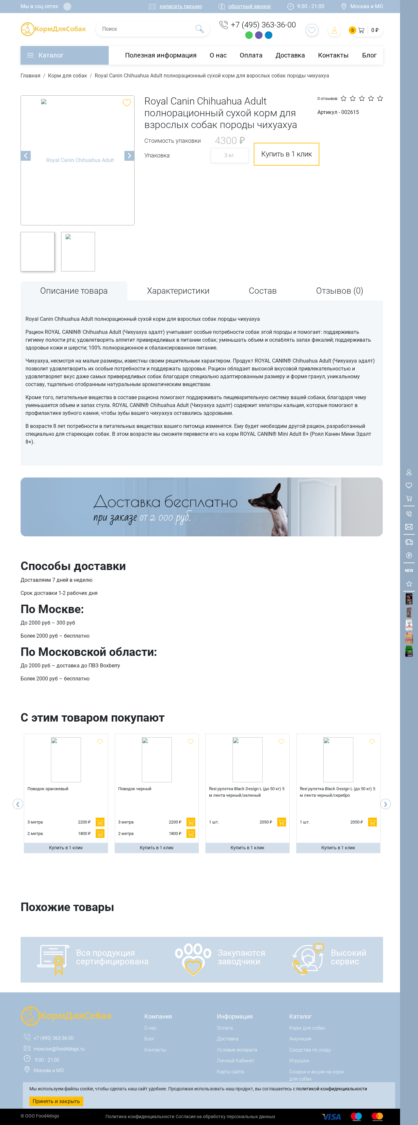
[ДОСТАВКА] (409, 542)
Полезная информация (161, 55)
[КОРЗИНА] (409, 498)
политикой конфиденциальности (331, 1088)
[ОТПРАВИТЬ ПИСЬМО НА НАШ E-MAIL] (409, 526)
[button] (367, 30)
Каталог (51, 55)
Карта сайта (230, 1072)
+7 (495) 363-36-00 (263, 24)
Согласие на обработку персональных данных (225, 1116)
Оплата (251, 55)
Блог (369, 55)
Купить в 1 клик (66, 847)
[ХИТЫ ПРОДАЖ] (409, 583)
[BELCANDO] (409, 612)
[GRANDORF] (409, 638)
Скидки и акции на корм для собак (316, 1075)
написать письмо (181, 6)
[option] (78, 160)
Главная (30, 76)
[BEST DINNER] (409, 625)
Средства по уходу (310, 1050)
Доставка (290, 55)
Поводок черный (135, 788)
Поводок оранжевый (48, 788)
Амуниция (300, 1039)
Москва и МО (366, 6)
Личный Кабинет (235, 1061)
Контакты (333, 55)
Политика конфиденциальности (139, 1116)
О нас (218, 55)
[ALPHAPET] (409, 599)
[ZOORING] (409, 651)
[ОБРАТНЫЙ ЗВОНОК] (409, 513)
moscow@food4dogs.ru (59, 1049)
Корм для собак (67, 76)
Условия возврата (237, 1050)
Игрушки (299, 1061)
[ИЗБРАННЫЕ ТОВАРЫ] (409, 485)
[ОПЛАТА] (409, 555)
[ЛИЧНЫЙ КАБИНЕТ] (409, 472)
